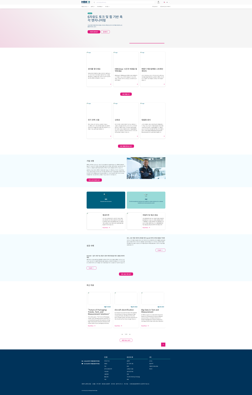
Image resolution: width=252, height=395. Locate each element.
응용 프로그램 (130, 357)
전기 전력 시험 (130, 363)
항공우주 (151, 363)
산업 (150, 357)
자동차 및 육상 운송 (153, 366)
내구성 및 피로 (130, 371)
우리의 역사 (106, 361)
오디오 (150, 361)
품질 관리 (106, 377)
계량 (128, 379)
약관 (105, 379)
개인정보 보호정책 (106, 384)
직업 (105, 366)
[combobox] (124, 2)
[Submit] (94, 2)
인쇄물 (93, 384)
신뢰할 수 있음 (130, 369)
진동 (128, 374)
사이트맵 (113, 384)
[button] (122, 334)
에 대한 (105, 357)
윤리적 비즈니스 (119, 384)
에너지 (150, 369)
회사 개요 (126, 384)
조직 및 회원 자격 (108, 369)
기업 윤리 (106, 371)
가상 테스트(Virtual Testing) (133, 377)
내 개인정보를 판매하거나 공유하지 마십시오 (139, 384)
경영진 (105, 363)
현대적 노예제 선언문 (86, 384)
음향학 (128, 361)
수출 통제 (106, 374)
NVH (128, 366)
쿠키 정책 (98, 384)
